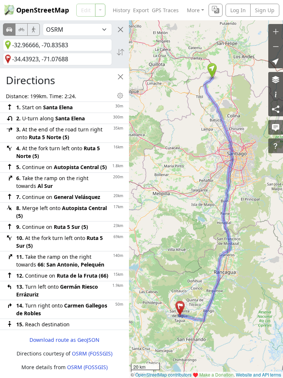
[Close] (120, 29)
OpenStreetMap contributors (163, 374)
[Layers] (275, 79)
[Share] (275, 109)
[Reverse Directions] (120, 52)
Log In (238, 10)
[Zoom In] (275, 31)
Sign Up (265, 10)
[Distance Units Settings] (120, 95)
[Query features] (275, 145)
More (193, 10)
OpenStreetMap (42, 10)
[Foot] (33, 29)
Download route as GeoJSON (64, 339)
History (121, 10)
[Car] (9, 29)
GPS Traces (165, 10)
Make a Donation (216, 374)
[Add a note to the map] (275, 127)
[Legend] (275, 94)
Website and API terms (258, 374)
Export (141, 10)
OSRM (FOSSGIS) (92, 353)
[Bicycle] (21, 29)
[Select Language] (216, 10)
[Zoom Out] (275, 46)
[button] (212, 70)
